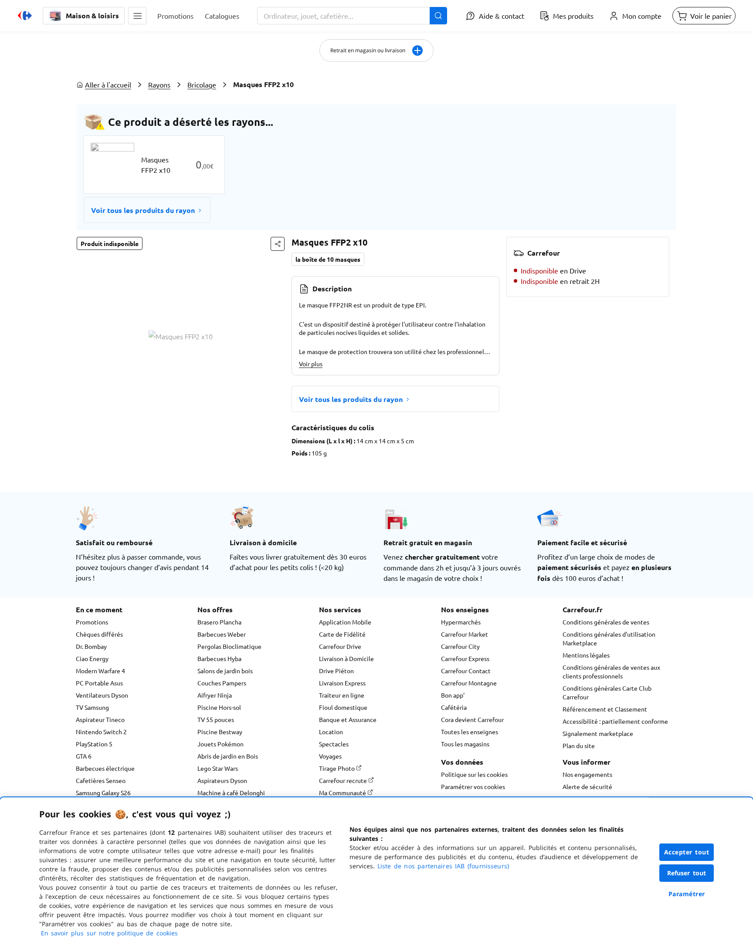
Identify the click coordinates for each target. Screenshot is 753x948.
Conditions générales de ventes (606, 622)
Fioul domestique (343, 707)
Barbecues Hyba (219, 658)
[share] (278, 244)
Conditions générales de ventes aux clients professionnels (611, 671)
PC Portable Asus (99, 683)
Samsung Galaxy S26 (103, 792)
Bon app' (453, 695)
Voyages (330, 756)
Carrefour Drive (340, 646)
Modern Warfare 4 (100, 671)
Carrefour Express (465, 658)
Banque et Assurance (347, 719)
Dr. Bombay (91, 646)
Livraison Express (342, 683)
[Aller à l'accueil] (24, 15)
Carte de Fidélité (342, 634)
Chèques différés (99, 634)
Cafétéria (454, 707)
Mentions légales (586, 655)
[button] (137, 15)
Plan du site (579, 745)
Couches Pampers (221, 683)
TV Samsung (92, 707)
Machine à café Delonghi (231, 792)
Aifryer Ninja (214, 695)
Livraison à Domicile (346, 658)
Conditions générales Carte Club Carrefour (607, 692)
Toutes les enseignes (469, 731)
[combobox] (352, 15)
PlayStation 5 (94, 744)
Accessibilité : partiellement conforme (615, 721)
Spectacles (334, 744)
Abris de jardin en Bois (227, 756)
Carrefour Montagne (469, 683)
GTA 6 (84, 756)
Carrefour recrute (343, 780)
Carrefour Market (464, 634)
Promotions (92, 622)
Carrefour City (460, 646)
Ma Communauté (343, 792)
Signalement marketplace (598, 733)
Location (331, 731)
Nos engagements (587, 774)
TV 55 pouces (215, 719)
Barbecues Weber (221, 634)
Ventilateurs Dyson (102, 695)
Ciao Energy (92, 658)
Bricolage (201, 84)
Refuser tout (686, 873)
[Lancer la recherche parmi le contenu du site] (438, 15)
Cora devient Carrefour (472, 719)
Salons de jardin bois (225, 671)
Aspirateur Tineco (100, 719)
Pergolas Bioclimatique (229, 646)
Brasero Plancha (219, 622)
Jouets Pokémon (220, 744)
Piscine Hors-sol (219, 707)
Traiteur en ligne (341, 695)
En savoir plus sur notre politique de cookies (109, 933)
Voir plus (310, 364)
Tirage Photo (337, 768)
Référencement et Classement (605, 709)
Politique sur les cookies (474, 774)
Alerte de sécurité (587, 786)
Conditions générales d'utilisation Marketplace (609, 638)
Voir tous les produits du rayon (143, 210)
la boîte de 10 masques (327, 259)
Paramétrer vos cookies (473, 786)
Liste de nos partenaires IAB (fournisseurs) (443, 866)
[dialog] (376, 872)
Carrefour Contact (466, 671)
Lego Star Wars (217, 768)
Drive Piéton (336, 671)
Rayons (159, 84)
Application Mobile (345, 622)
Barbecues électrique (105, 768)
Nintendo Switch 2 (101, 731)
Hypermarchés (461, 622)
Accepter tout (686, 852)
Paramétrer (686, 894)
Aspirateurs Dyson (222, 780)
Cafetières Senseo (101, 780)
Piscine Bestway (219, 731)
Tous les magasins (465, 744)
